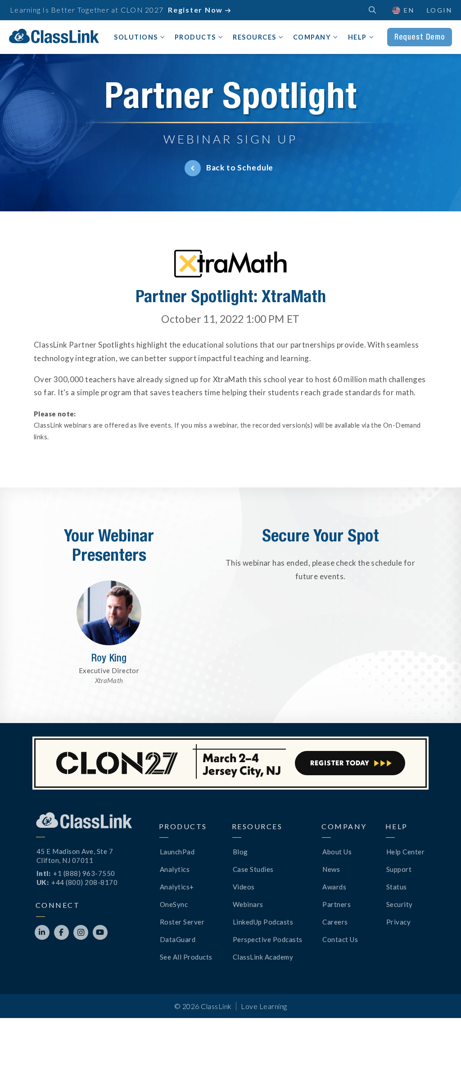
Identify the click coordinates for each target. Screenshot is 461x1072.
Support (399, 869)
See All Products (186, 957)
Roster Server (182, 922)
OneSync (174, 904)
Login (439, 10)
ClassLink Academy (263, 957)
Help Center (405, 852)
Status (396, 887)
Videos (244, 887)
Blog (240, 852)
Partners (336, 904)
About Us (337, 852)
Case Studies (253, 869)
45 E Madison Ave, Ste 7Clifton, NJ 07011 (74, 855)
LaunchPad (177, 852)
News (331, 869)
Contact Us (340, 939)
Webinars (248, 904)
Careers (335, 922)
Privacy (398, 922)
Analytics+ (177, 887)
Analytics (175, 869)
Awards (334, 887)
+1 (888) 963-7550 (84, 873)
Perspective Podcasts (268, 939)
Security (399, 904)
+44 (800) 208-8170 (84, 882)
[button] (403, 10)
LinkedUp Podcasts (263, 922)
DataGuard (178, 939)
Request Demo (419, 36)
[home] (54, 36)
